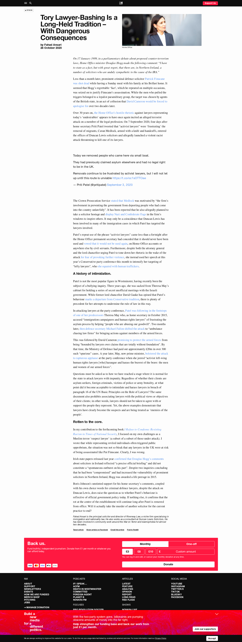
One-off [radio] (191, 544)
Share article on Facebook (97, 530)
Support (29, 586)
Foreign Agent (82, 594)
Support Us (210, 3)
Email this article (117, 530)
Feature (127, 586)
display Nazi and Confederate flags (125, 214)
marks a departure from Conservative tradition (112, 299)
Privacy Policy (160, 638)
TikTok (175, 591)
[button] (26, 3)
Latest (126, 583)
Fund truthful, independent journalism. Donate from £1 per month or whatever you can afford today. (69, 550)
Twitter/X (177, 589)
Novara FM (80, 599)
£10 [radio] (150, 551)
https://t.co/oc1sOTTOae (129, 178)
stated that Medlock (122, 201)
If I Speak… (80, 583)
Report (127, 594)
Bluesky (176, 594)
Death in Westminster (87, 589)
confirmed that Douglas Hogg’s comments (139, 459)
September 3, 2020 (120, 185)
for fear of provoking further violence (102, 257)
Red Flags (128, 599)
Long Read (128, 597)
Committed (80, 591)
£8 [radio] (139, 551)
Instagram (178, 586)
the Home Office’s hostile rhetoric (114, 113)
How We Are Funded (36, 594)
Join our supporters (205, 629)
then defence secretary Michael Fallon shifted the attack (112, 329)
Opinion (127, 591)
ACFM (76, 586)
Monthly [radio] (145, 544)
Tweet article (78, 530)
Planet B (78, 597)
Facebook (177, 597)
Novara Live (129, 609)
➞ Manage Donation (36, 607)
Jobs (27, 602)
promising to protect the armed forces (139, 340)
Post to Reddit (132, 530)
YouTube (176, 583)
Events (28, 591)
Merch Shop (32, 597)
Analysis (127, 589)
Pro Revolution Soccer (88, 609)
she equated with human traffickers (118, 266)
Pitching (29, 599)
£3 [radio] (127, 551)
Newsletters (32, 589)
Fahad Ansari (52, 44)
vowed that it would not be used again (105, 243)
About (28, 583)
